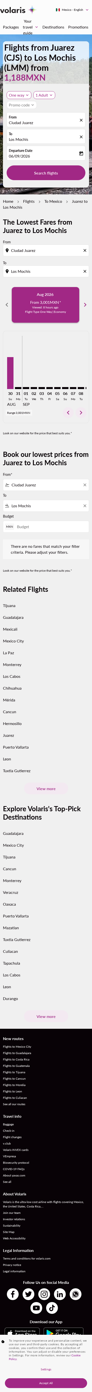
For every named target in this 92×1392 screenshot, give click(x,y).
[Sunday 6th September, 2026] (65, 388)
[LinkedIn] (60, 1294)
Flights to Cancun (14, 1078)
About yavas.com (14, 1175)
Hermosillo (12, 723)
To (10, 134)
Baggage (8, 1124)
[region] (46, 1363)
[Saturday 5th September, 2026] (57, 388)
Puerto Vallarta (16, 747)
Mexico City (13, 640)
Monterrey (12, 664)
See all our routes (14, 1104)
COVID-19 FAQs (14, 1169)
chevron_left (7, 305)
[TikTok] (52, 1308)
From (13, 117)
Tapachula (11, 963)
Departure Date (20, 150)
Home (8, 201)
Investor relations (14, 1219)
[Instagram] (44, 1294)
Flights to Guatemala (16, 1066)
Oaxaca (9, 904)
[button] (44, 95)
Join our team (12, 1213)
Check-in (8, 1130)
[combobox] (46, 250)
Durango (10, 998)
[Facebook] (13, 1294)
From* (7, 474)
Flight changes (12, 1137)
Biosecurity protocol (16, 1162)
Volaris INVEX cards (15, 1150)
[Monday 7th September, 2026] (73, 388)
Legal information (14, 1271)
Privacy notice (12, 1265)
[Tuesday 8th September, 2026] (81, 388)
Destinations (53, 27)
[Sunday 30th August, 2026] (10, 373)
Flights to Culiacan (15, 1098)
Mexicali (10, 629)
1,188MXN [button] (25, 77)
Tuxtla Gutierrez (16, 770)
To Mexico (53, 201)
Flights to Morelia (14, 1085)
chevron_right (85, 305)
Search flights (46, 173)
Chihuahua (12, 688)
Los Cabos (11, 676)
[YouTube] (36, 1308)
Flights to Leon (12, 1091)
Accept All (46, 1383)
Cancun (9, 711)
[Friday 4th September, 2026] (49, 388)
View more (46, 788)
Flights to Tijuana (14, 1072)
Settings (46, 1369)
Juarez (8, 735)
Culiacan (10, 951)
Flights (29, 201)
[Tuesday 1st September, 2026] (26, 388)
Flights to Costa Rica (16, 1059)
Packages (11, 27)
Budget (8, 516)
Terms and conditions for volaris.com (27, 1258)
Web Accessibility (14, 1238)
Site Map (8, 1232)
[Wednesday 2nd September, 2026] (34, 388)
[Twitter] (28, 1294)
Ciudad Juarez (21, 122)
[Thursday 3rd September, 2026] (42, 388)
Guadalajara (13, 617)
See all (7, 1182)
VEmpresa (9, 1156)
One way (16, 95)
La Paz (8, 652)
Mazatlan (11, 927)
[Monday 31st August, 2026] (18, 388)
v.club (7, 1143)
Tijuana (9, 605)
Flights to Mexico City (17, 1046)
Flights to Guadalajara (17, 1053)
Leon (7, 758)
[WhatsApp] (75, 1294)
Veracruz (10, 892)
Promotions (78, 27)
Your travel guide (31, 27)
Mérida (9, 699)
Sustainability (11, 1225)
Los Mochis (18, 139)
